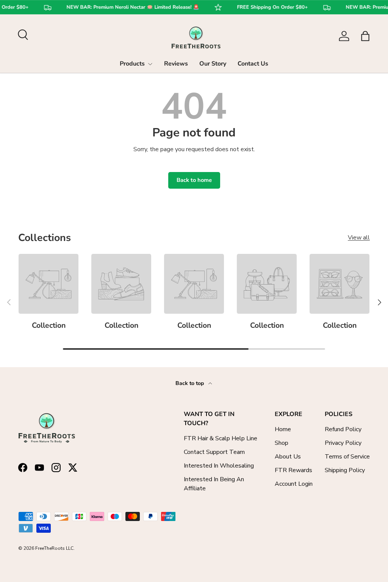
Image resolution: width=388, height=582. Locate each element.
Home (283, 429)
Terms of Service (347, 456)
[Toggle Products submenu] (150, 64)
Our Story (212, 63)
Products (132, 63)
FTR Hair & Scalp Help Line (220, 438)
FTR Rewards (293, 470)
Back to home (194, 180)
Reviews (176, 63)
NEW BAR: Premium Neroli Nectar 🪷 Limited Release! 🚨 (130, 7)
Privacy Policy (343, 443)
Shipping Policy (345, 470)
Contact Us (253, 63)
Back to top (190, 383)
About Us (288, 456)
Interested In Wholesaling (219, 466)
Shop (281, 443)
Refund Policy (343, 429)
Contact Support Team (214, 452)
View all (359, 237)
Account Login (294, 484)
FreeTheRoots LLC (54, 548)
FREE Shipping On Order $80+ (269, 7)
